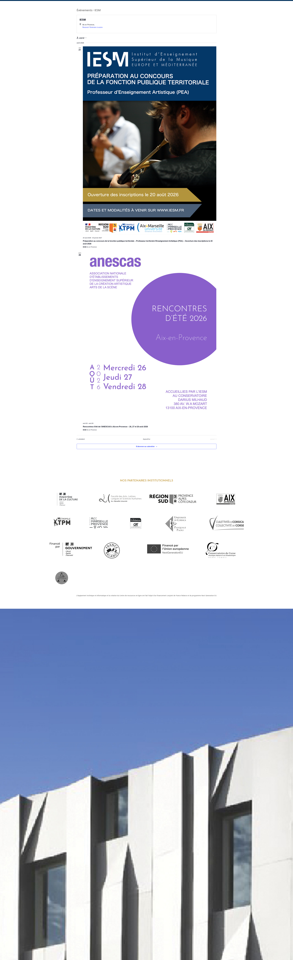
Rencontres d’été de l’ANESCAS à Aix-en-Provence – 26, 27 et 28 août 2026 (115, 426)
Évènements (84, 10)
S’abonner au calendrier (145, 446)
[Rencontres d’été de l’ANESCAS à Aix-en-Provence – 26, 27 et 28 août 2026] (149, 336)
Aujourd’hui (146, 439)
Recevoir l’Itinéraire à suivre (92, 27)
